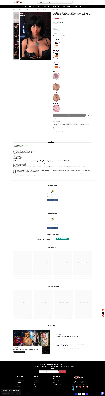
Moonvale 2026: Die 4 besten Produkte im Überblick (25, 349)
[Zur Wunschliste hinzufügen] (88, 115)
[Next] (52, 36)
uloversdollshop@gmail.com (82, 384)
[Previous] (19, 36)
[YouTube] (87, 387)
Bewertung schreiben (62, 238)
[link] (22, 276)
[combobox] (55, 2)
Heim (14, 9)
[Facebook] (73, 387)
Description (51, 141)
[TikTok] (84, 387)
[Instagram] (77, 387)
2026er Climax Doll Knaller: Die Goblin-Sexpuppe (68, 336)
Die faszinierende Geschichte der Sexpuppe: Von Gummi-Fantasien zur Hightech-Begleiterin (73, 344)
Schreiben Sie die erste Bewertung (52, 200)
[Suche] (55, 2)
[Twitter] (73, 389)
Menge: (53, 28)
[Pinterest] (80, 387)
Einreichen (63, 371)
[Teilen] (91, 115)
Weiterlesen (19, 351)
